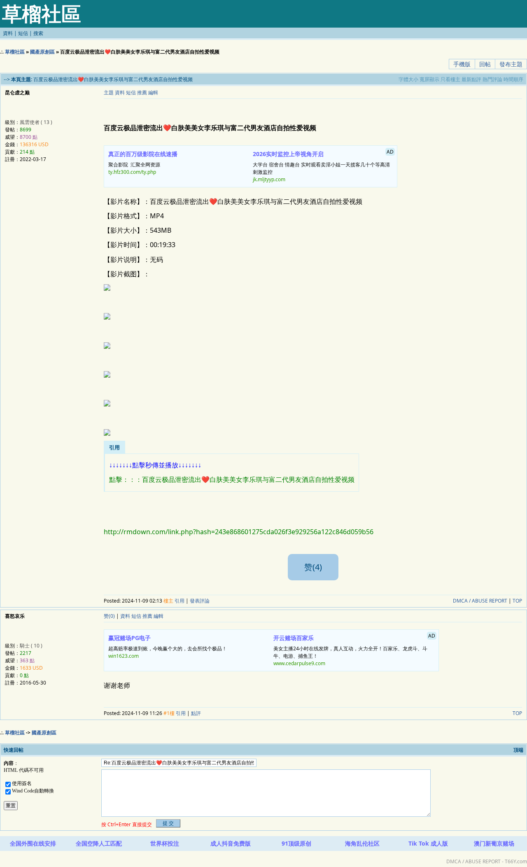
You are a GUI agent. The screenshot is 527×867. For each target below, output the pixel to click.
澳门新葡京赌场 (494, 843)
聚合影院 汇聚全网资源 (142, 162)
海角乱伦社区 (362, 843)
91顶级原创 (296, 843)
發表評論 (200, 600)
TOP (517, 600)
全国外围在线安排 (33, 843)
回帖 (485, 64)
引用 (179, 600)
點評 (196, 713)
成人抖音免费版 (230, 843)
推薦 (142, 92)
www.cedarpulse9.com (299, 663)
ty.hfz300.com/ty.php (132, 171)
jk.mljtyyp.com (269, 179)
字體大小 (408, 79)
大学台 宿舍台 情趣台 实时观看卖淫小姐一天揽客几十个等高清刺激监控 (323, 165)
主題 (109, 92)
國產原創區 (42, 51)
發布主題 (510, 64)
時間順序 (513, 79)
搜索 (38, 33)
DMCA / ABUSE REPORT (480, 600)
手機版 (462, 64)
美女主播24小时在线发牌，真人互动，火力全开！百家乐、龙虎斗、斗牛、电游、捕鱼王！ (354, 649)
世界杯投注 (164, 843)
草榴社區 (15, 51)
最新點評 (471, 79)
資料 (8, 33)
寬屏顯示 (429, 79)
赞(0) (109, 615)
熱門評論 (492, 79)
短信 (23, 33)
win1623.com (123, 655)
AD (390, 151)
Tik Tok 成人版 (428, 843)
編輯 (153, 92)
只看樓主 (450, 79)
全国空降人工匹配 (99, 843)
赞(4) (313, 567)
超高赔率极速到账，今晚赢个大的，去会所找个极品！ (167, 646)
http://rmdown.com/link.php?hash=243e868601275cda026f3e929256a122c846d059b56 (238, 531)
